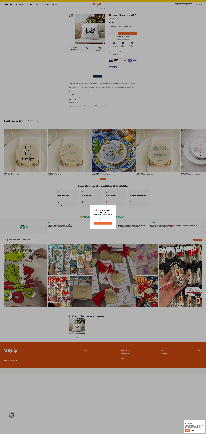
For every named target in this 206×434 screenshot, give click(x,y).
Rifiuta (193, 430)
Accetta (187, 430)
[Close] (114, 206)
